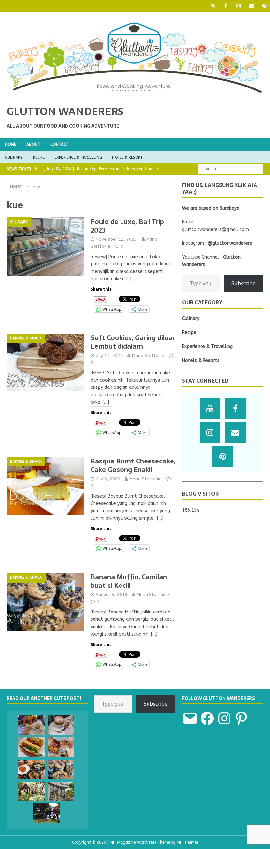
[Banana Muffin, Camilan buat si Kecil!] (61, 769)
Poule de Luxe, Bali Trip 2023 (127, 226)
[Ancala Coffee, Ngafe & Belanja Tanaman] (61, 791)
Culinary (14, 157)
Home (10, 144)
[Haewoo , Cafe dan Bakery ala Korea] (31, 769)
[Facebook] (225, 6)
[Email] (251, 6)
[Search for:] (230, 169)
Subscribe (243, 283)
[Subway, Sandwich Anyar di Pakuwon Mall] (31, 747)
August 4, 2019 (111, 594)
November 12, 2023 (116, 239)
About (33, 144)
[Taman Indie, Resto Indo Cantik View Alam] (31, 791)
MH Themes (187, 842)
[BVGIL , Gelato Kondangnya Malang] (46, 813)
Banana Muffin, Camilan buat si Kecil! (129, 581)
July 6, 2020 (108, 478)
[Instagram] (238, 6)
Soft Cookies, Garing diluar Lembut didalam (133, 342)
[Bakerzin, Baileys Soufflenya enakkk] (61, 725)
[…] (133, 279)
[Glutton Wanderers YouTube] (213, 6)
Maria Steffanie (148, 355)
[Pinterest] (264, 6)
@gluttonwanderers (230, 243)
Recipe (39, 157)
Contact (59, 144)
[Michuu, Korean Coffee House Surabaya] (61, 747)
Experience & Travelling (78, 157)
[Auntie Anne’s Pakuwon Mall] (31, 725)
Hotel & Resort (127, 157)
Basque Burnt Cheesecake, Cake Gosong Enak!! (133, 465)
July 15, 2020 (109, 355)
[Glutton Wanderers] (135, 94)
